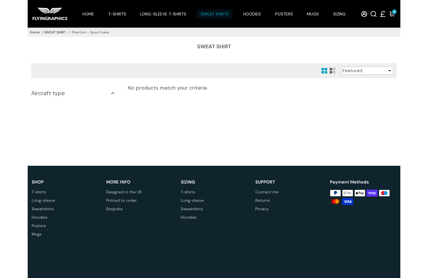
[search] (373, 13)
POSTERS (284, 14)
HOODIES (252, 14)
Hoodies (39, 217)
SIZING (339, 14)
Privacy (262, 208)
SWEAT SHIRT (55, 32)
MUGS (313, 14)
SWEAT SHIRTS (215, 14)
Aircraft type (48, 93)
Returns (262, 200)
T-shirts (39, 192)
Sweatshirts (43, 208)
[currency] (382, 13)
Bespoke (114, 208)
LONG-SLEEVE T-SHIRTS (163, 14)
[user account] (364, 13)
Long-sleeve (43, 200)
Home (35, 32)
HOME (88, 14)
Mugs (37, 234)
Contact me (267, 192)
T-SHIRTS (117, 14)
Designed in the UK (124, 192)
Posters (39, 225)
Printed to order (121, 200)
